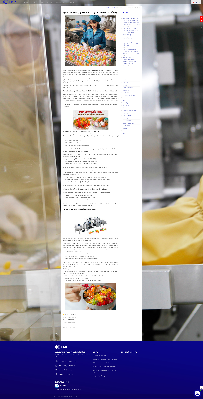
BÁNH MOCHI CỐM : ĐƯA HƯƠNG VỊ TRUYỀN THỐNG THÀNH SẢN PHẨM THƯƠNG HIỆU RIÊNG (130, 42)
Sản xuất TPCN (127, 105)
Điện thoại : (68, 362)
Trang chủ (107, 7)
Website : (65, 374)
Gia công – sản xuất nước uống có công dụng (105, 366)
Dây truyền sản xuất (128, 87)
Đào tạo (125, 128)
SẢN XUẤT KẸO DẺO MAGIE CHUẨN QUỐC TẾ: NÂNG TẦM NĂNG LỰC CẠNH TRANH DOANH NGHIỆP (130, 32)
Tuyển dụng (126, 113)
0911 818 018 (63, 386)
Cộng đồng (126, 90)
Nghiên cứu (126, 118)
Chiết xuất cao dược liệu (129, 110)
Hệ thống (125, 103)
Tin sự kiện (72, 328)
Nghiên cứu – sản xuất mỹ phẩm (101, 363)
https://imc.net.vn (72, 317)
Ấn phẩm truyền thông (129, 95)
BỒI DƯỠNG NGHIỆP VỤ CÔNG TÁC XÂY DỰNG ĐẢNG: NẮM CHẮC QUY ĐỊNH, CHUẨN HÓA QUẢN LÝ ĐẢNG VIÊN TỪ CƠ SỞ (131, 21)
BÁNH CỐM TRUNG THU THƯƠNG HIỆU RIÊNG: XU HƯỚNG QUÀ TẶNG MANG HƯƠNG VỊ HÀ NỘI (130, 60)
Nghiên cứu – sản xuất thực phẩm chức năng (105, 359)
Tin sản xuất (112, 7)
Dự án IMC (126, 82)
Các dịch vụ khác (127, 115)
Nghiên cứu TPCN (127, 100)
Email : (65, 370)
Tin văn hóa (126, 130)
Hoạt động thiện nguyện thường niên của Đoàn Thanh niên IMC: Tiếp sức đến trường (131, 51)
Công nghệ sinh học (128, 123)
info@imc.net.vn (70, 322)
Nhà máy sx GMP (127, 125)
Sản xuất (125, 85)
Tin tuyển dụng (127, 120)
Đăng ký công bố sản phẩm (100, 376)
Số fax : (67, 366)
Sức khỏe (125, 108)
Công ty (125, 98)
